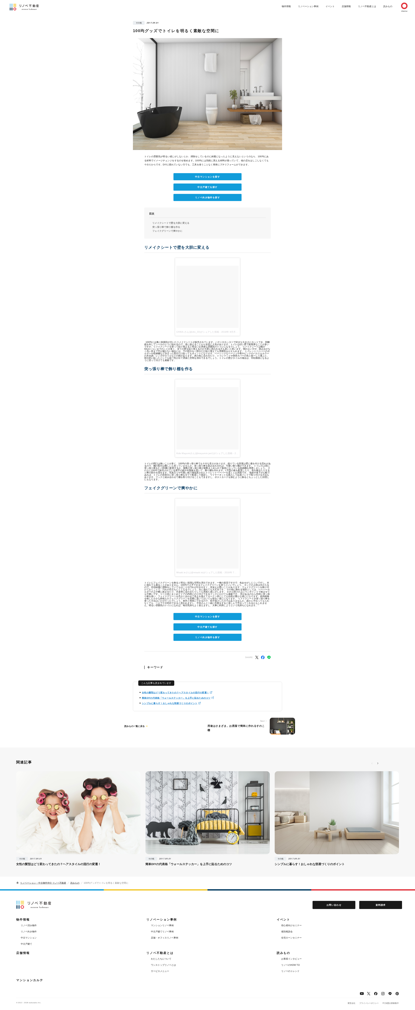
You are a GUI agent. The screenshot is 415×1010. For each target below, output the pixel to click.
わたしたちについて (161, 959)
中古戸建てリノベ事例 (162, 931)
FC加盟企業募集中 (391, 1003)
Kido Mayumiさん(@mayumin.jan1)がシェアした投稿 (204, 453)
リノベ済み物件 (29, 925)
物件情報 (286, 6)
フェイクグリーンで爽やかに (167, 231)
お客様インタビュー (291, 959)
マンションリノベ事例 (162, 925)
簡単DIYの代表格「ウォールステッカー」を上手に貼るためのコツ (176, 698)
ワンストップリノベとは (163, 965)
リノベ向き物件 (29, 931)
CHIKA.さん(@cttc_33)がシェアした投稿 (197, 332)
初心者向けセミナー (291, 925)
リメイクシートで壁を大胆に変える (170, 223)
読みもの (387, 6)
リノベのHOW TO (290, 965)
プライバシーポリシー (369, 1003)
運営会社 (351, 1003)
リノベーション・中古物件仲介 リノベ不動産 (43, 883)
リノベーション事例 (308, 6)
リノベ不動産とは (367, 6)
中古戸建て (26, 944)
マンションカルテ (29, 980)
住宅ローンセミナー (291, 938)
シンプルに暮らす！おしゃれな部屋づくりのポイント (169, 703)
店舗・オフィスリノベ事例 (164, 938)
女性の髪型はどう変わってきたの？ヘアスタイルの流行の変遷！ (175, 692)
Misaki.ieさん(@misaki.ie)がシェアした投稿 (199, 572)
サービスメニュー (160, 971)
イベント (330, 6)
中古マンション (29, 938)
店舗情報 (346, 6)
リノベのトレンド (290, 971)
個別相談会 (287, 931)
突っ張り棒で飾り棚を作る (166, 227)
